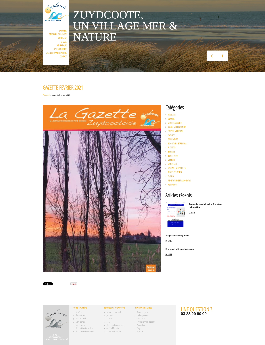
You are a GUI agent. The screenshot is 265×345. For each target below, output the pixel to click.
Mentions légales (56, 337)
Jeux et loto (173, 155)
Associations (141, 324)
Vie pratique (62, 45)
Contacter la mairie (113, 331)
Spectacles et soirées (176, 168)
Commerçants (142, 312)
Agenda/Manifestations (56, 52)
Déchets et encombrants (115, 324)
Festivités (171, 147)
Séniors (109, 318)
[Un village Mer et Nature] (56, 320)
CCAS (108, 321)
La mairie (63, 30)
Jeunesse (171, 151)
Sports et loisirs (175, 172)
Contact (63, 56)
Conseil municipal (175, 131)
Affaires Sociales (175, 122)
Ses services (80, 315)
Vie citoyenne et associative (179, 180)
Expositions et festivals (177, 143)
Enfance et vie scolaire (115, 312)
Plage (139, 328)
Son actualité (81, 318)
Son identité (81, 321)
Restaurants (141, 318)
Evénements (173, 139)
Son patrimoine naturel (85, 331)
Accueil (46, 95)
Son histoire (80, 324)
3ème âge (172, 114)
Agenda (140, 331)
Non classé (172, 164)
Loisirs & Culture (60, 49)
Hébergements (142, 315)
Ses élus (79, 312)
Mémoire (171, 159)
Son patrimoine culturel (85, 328)
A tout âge (62, 38)
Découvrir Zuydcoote (58, 34)
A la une (171, 118)
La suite (192, 212)
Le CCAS (64, 41)
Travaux (171, 176)
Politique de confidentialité (56, 339)
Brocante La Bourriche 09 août (179, 249)
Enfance (171, 135)
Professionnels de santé (146, 321)
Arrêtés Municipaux (113, 328)
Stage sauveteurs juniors (177, 235)
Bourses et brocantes (177, 126)
